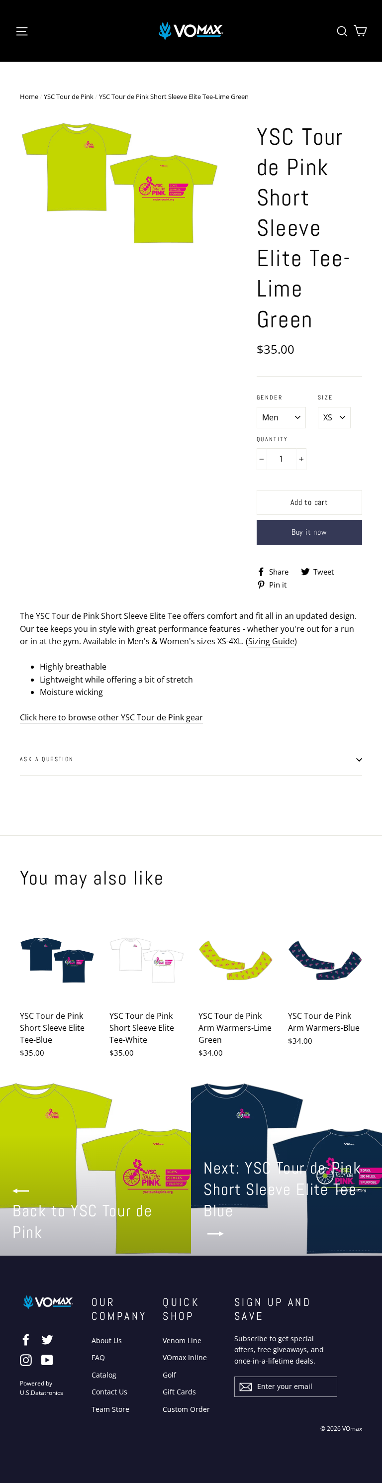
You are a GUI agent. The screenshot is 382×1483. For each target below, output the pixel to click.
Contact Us (109, 1391)
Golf (169, 1375)
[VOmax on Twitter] (47, 1339)
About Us (107, 1340)
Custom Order (186, 1409)
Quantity (272, 439)
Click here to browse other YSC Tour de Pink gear (111, 717)
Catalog (104, 1375)
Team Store (110, 1409)
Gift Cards (179, 1391)
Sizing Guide (271, 641)
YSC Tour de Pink (69, 96)
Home (29, 96)
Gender (270, 397)
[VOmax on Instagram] (26, 1359)
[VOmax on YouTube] (47, 1359)
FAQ (98, 1357)
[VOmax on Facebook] (26, 1339)
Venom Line (182, 1340)
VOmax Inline (185, 1357)
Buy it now (309, 532)
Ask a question (47, 759)
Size (325, 397)
